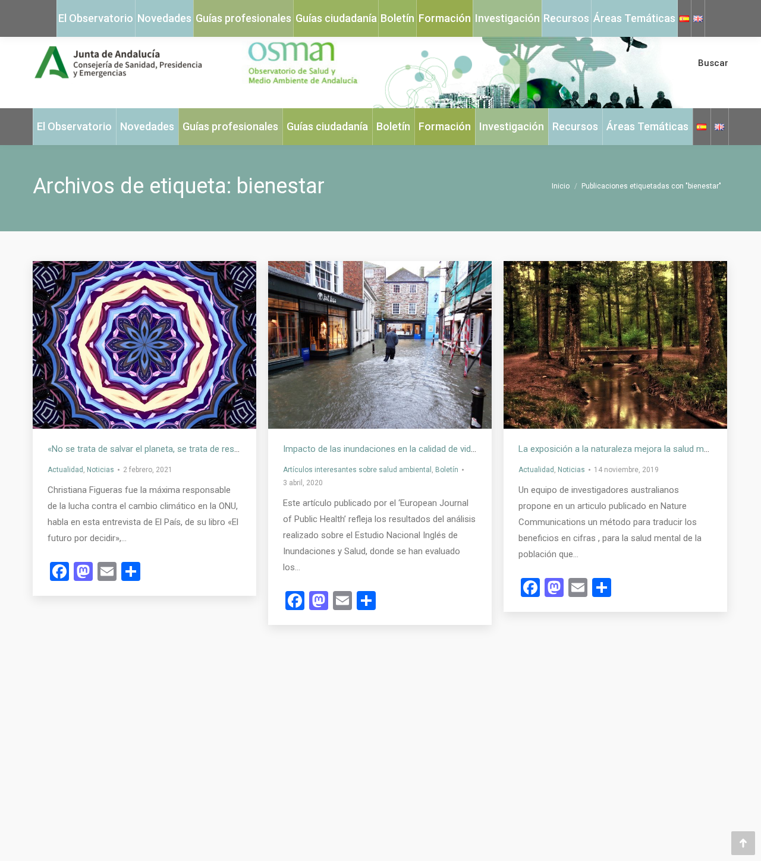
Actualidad (65, 470)
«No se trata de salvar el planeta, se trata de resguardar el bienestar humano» (199, 449)
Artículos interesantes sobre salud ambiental (357, 470)
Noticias (100, 470)
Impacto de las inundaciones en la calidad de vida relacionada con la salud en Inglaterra (453, 449)
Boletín (446, 470)
